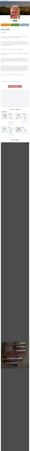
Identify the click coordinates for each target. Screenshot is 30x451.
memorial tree (10, 81)
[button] (4, 115)
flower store (20, 81)
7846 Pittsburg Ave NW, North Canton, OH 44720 (26, 131)
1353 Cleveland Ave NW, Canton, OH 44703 (11, 119)
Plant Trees (13, 135)
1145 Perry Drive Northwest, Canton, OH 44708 (26, 120)
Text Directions (9, 124)
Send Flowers (27, 133)
